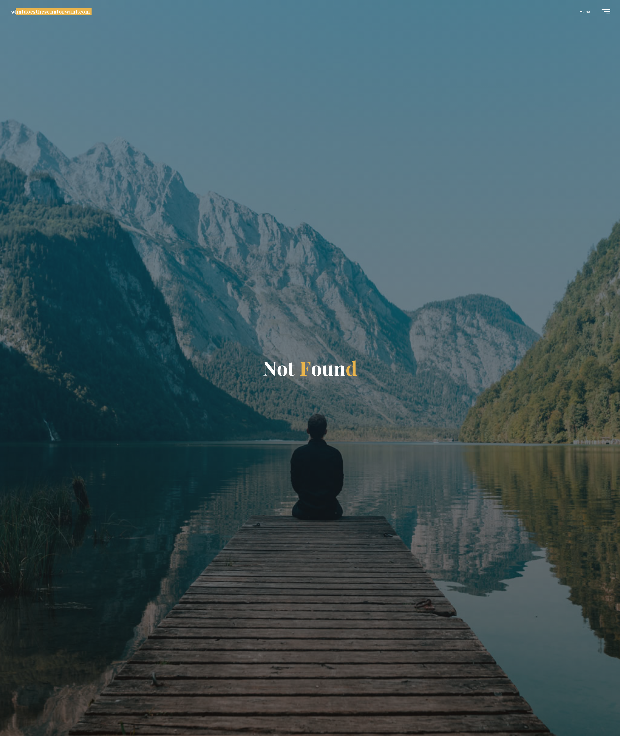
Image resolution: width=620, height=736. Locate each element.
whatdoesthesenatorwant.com (50, 11)
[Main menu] (606, 11)
